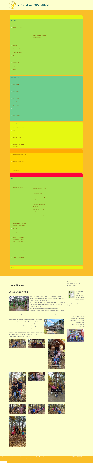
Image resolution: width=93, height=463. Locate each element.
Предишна (11, 450)
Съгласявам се (3, 462)
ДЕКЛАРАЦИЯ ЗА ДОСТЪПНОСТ (76, 456)
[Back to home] (29, 5)
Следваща (62, 450)
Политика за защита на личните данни (64, 456)
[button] (17, 343)
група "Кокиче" (18, 288)
